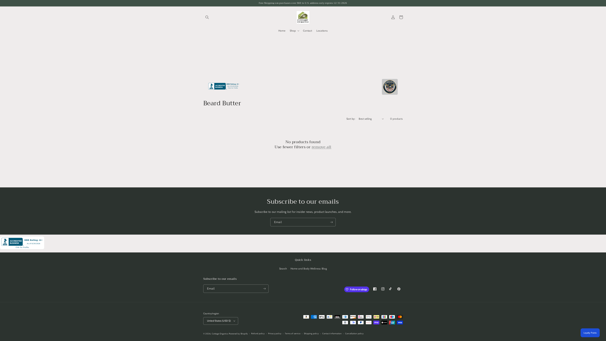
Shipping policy (311, 333)
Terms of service (292, 333)
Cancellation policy (354, 333)
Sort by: (350, 118)
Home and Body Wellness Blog (309, 268)
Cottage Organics (220, 333)
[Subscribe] (331, 222)
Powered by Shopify (238, 333)
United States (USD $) (219, 320)
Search (283, 268)
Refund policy (257, 333)
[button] (207, 17)
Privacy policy (274, 333)
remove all (321, 147)
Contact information (332, 333)
